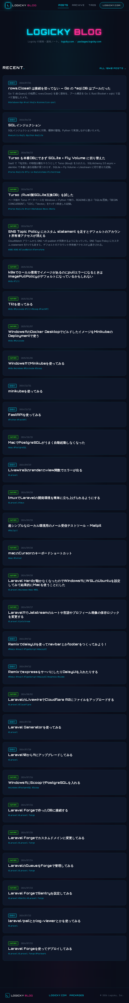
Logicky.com (111, 5)
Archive (78, 5)
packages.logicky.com (89, 41)
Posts (63, 5)
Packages (77, 995)
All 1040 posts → (113, 68)
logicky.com (67, 41)
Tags (92, 5)
